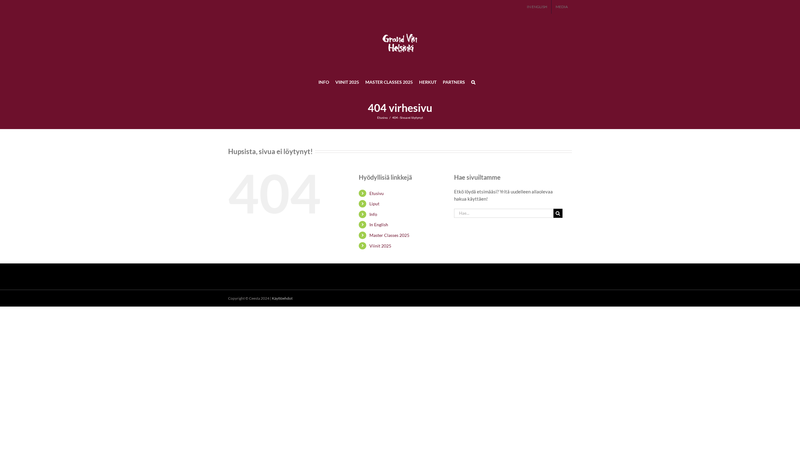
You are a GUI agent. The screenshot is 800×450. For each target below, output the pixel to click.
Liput (374, 203)
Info (373, 214)
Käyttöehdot (282, 298)
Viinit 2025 (380, 245)
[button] (473, 81)
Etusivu (376, 193)
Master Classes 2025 (389, 235)
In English (378, 224)
